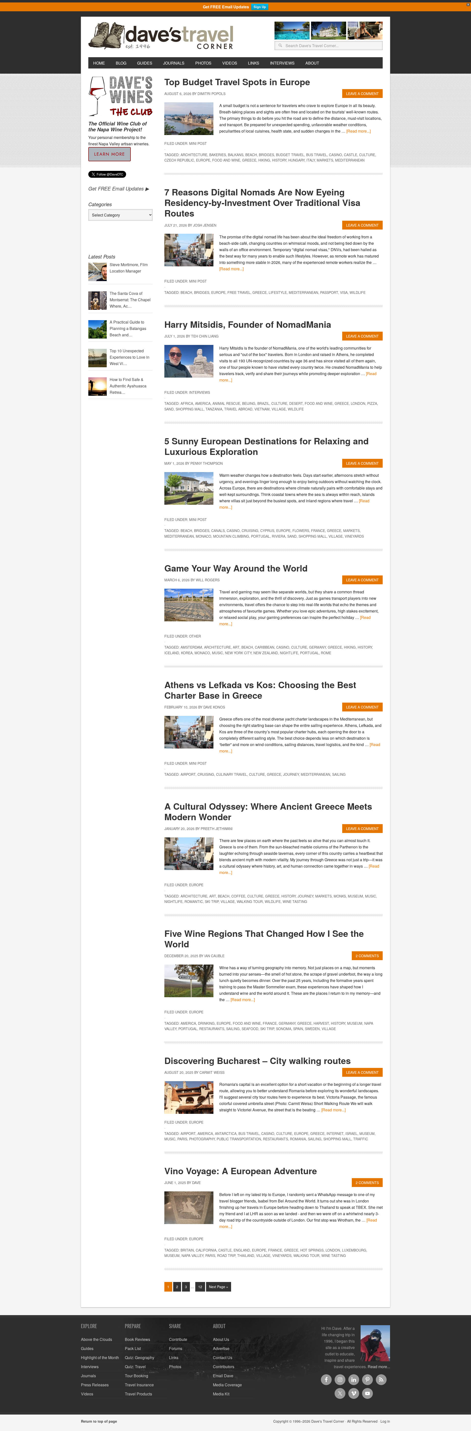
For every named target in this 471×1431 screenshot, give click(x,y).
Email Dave (223, 1375)
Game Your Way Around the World (236, 567)
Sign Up (260, 6)
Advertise (221, 1348)
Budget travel (290, 154)
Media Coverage (227, 1385)
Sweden (312, 1028)
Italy (310, 160)
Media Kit (221, 1394)
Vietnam (262, 409)
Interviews (199, 392)
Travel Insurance (139, 1385)
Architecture (194, 154)
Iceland (171, 652)
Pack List (133, 1348)
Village (279, 409)
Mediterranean (350, 160)
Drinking (206, 1023)
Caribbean (264, 647)
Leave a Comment (362, 93)
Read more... (379, 1366)
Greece (249, 160)
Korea (187, 652)
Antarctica (225, 1133)
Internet (335, 1133)
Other (195, 636)
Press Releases (95, 1385)
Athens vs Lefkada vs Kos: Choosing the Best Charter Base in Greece (260, 689)
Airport (188, 774)
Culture (367, 154)
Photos (175, 1366)
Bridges (266, 154)
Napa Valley (192, 1255)
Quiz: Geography (139, 1357)
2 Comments (367, 955)
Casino (335, 154)
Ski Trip (212, 901)
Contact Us (222, 1357)
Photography (202, 1138)
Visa (344, 292)
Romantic (193, 901)
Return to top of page (99, 1421)
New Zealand (265, 652)
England (242, 1250)
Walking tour (250, 901)
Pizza (372, 403)
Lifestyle (278, 292)
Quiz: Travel (135, 1366)
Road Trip (226, 1255)
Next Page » (218, 1286)
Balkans (235, 154)
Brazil (263, 403)
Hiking (264, 160)
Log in (385, 1421)
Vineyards (354, 536)
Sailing (339, 774)
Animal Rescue (226, 403)
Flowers (300, 530)
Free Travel (238, 292)
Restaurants (211, 1028)
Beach (251, 154)
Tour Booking (136, 1375)
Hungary (296, 160)
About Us (221, 1339)
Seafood (250, 1028)
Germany (317, 647)
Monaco (203, 536)
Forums (175, 1348)
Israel (351, 1133)
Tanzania (214, 409)
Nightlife (289, 652)
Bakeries (217, 154)
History (279, 160)
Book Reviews (137, 1339)
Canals (218, 530)
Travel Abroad (238, 409)
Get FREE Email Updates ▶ (118, 188)
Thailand (245, 1255)
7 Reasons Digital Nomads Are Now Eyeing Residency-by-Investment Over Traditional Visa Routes (262, 202)
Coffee (238, 896)
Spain (298, 1028)
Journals (88, 1375)
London (358, 403)
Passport (329, 292)
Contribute (178, 1339)
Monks (340, 896)
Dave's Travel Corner (162, 36)
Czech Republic (179, 160)
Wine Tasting (295, 901)
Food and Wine (226, 160)
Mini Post (198, 143)
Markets (325, 160)
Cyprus (267, 530)
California (206, 1250)
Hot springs (312, 1250)
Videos (87, 1394)
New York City (238, 652)
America (202, 403)
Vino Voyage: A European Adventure (240, 1170)
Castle (350, 154)
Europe (203, 160)
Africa (187, 403)
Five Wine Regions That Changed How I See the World (264, 938)
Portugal (260, 536)
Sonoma (283, 1028)
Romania (298, 1138)
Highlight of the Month (100, 1357)
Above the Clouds (96, 1339)
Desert (296, 403)
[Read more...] (358, 131)
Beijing (248, 403)
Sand (169, 409)
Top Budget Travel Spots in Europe (237, 81)
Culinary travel (231, 774)
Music (217, 652)
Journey (291, 774)
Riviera (278, 536)
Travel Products (138, 1394)
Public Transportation (239, 1138)
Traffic (360, 1138)
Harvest (321, 1023)
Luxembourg (354, 1250)
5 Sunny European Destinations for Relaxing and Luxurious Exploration (266, 446)
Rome (326, 652)
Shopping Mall (190, 409)
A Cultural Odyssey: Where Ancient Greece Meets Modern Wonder (268, 811)
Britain (187, 1250)
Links (173, 1357)
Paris (182, 1138)
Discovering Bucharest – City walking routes (257, 1060)
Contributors (223, 1366)
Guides (87, 1348)
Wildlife (358, 292)
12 (200, 1286)
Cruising (250, 530)
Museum (355, 896)
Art (236, 647)
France (318, 530)
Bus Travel (316, 154)
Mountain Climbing (231, 536)
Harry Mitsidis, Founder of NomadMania (247, 324)
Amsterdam (191, 647)
